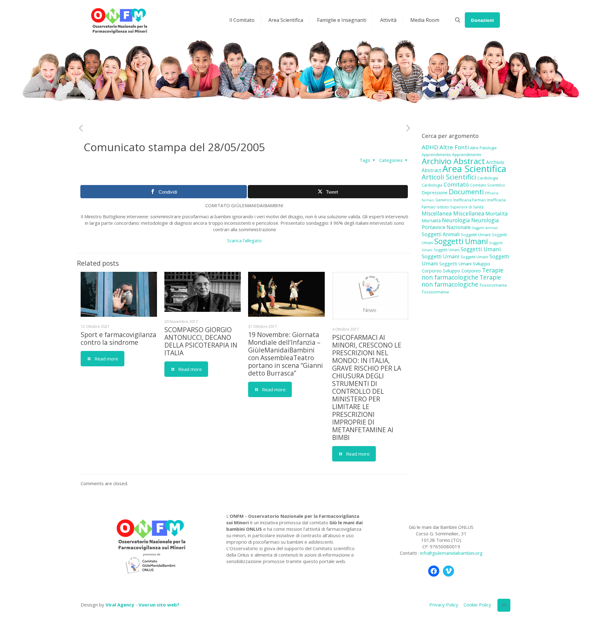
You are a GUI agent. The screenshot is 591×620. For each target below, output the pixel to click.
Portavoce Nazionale (446, 227)
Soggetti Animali (485, 228)
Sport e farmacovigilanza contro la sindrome (118, 338)
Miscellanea (437, 213)
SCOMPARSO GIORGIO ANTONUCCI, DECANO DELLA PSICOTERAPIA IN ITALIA (200, 341)
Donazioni (482, 20)
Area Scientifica (474, 169)
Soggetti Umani (476, 234)
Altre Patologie (483, 148)
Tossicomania (493, 285)
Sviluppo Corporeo (462, 271)
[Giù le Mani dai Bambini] (119, 20)
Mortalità (496, 213)
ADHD (430, 147)
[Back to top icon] (503, 605)
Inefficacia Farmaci (469, 200)
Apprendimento (436, 154)
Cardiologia (487, 178)
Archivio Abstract (453, 161)
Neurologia (456, 220)
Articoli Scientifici (449, 176)
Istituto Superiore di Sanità (460, 206)
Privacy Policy (443, 605)
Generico (444, 200)
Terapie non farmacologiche (463, 273)
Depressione (435, 192)
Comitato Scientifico (487, 185)
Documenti (466, 191)
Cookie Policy (477, 605)
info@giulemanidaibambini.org (451, 553)
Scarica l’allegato (244, 240)
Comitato (456, 184)
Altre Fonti (454, 147)
